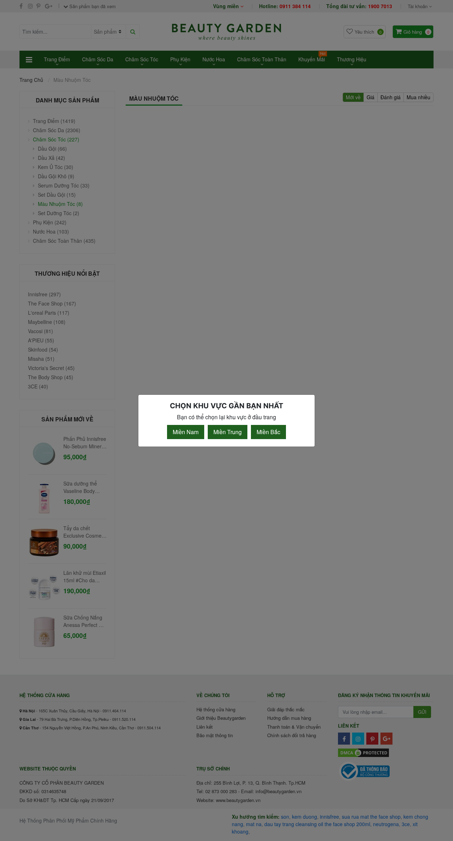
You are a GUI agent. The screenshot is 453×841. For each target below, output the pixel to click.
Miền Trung (227, 432)
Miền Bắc (268, 432)
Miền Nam (186, 432)
